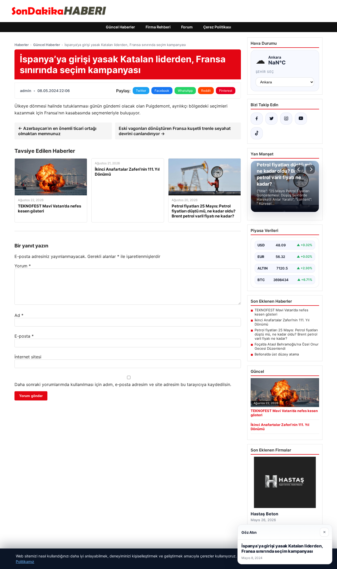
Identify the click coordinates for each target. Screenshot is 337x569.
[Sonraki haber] (310, 169)
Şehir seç (265, 72)
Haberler (21, 45)
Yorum (22, 265)
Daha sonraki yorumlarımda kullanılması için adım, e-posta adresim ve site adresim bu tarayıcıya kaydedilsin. (122, 384)
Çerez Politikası (217, 27)
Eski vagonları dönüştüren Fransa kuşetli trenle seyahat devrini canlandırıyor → (175, 131)
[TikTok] (257, 133)
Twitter (141, 91)
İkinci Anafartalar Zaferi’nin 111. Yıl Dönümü (282, 322)
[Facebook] (257, 119)
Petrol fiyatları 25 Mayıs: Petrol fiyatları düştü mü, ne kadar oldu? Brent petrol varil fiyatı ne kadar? (286, 334)
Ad (18, 315)
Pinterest (225, 91)
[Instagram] (286, 119)
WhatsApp (185, 91)
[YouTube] (301, 119)
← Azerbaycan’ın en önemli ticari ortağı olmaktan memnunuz (57, 131)
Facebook (162, 91)
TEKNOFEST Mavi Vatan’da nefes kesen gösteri (281, 312)
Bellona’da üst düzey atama (277, 354)
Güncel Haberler (120, 27)
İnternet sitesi (27, 356)
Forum (187, 27)
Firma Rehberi (158, 27)
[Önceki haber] (299, 169)
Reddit (206, 91)
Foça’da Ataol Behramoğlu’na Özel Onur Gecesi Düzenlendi (287, 346)
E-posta (24, 336)
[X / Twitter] (271, 119)
